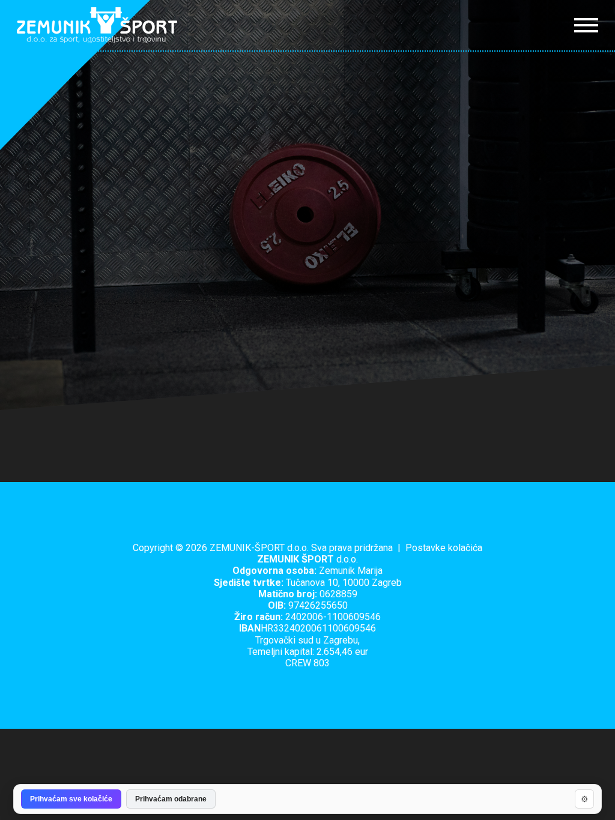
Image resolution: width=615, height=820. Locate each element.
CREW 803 (307, 663)
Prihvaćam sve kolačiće (71, 799)
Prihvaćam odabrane (171, 799)
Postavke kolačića (443, 547)
